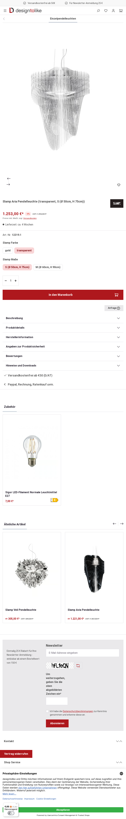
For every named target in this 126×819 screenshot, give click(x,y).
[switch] (11, 813)
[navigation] (118, 524)
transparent (24, 250)
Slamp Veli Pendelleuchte (20, 609)
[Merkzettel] (106, 10)
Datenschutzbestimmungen (78, 711)
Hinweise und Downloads (21, 365)
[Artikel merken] (118, 184)
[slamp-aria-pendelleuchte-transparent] (63, 109)
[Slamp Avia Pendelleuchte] (94, 570)
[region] (63, 109)
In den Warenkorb (61, 294)
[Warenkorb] (121, 10)
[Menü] (5, 10)
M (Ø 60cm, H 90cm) (48, 267)
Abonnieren (57, 723)
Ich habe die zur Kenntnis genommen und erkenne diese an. (78, 713)
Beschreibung (14, 318)
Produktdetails (15, 327)
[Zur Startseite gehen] (26, 10)
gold (7, 250)
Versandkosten (30, 218)
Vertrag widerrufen (16, 753)
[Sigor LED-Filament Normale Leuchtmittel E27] (31, 452)
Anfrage (112, 308)
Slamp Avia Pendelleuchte (83, 609)
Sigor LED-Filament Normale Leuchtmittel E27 (31, 494)
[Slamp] (116, 203)
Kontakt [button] (9, 741)
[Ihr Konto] (113, 10)
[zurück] (4, 19)
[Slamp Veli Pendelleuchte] (31, 570)
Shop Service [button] (12, 762)
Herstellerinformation (19, 337)
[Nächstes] (8, 184)
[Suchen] (98, 10)
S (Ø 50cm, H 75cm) (17, 267)
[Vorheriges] (8, 179)
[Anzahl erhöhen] (16, 281)
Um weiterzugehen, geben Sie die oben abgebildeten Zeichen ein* (55, 684)
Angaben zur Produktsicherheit (25, 346)
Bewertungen (14, 356)
